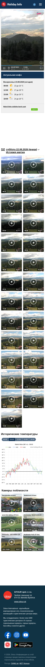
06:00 (5, 439)
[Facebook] (7, 635)
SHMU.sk (15, 663)
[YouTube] (25, 635)
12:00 (19, 439)
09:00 (12, 439)
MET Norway (24, 663)
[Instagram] (16, 635)
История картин (15, 152)
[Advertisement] (22, 129)
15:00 (26, 439)
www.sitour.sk (20, 602)
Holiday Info (9, 2)
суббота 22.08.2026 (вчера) (21, 149)
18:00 (32, 439)
